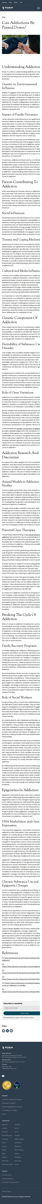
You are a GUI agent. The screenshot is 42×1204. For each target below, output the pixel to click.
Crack (17, 1132)
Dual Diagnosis (7, 1135)
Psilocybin (5, 1161)
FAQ (21, 2)
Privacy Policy (6, 1191)
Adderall (4, 1125)
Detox (4, 1114)
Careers (4, 2)
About (16, 2)
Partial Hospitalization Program (12, 1107)
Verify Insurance (7, 1179)
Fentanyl (5, 1139)
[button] (38, 8)
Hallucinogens (19, 1139)
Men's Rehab (19, 1150)
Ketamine (18, 1143)
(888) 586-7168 (6, 1066)
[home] (7, 8)
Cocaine (5, 1132)
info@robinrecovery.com (9, 1068)
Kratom (4, 1146)
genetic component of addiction (29, 429)
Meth (3, 1154)
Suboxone (18, 1161)
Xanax (17, 1164)
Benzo (17, 1128)
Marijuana (18, 1146)
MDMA (4, 1150)
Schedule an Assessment (10, 1182)
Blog (10, 2)
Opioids (4, 1157)
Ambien (4, 1128)
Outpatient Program (9, 1103)
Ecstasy (17, 1135)
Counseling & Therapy (9, 1110)
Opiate (17, 1154)
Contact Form (7, 1175)
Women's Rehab (7, 1164)
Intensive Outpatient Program (12, 1100)
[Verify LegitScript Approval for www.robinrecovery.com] (16, 1085)
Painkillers (18, 1157)
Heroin (4, 1143)
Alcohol (17, 1125)
